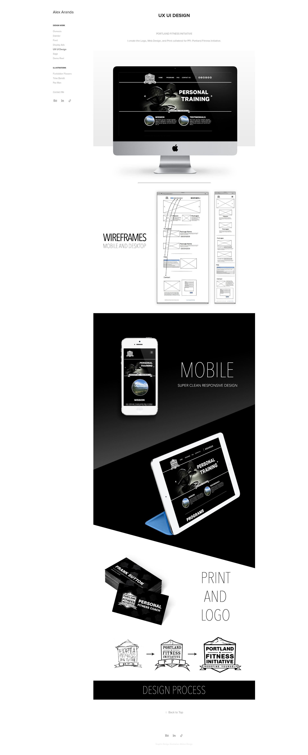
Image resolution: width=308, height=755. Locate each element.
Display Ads (59, 44)
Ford (55, 40)
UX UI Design (59, 49)
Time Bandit (59, 78)
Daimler (56, 35)
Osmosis (57, 31)
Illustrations (59, 67)
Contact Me (58, 92)
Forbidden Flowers (62, 73)
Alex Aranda (63, 12)
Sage (55, 53)
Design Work (59, 25)
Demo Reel (58, 58)
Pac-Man (57, 82)
